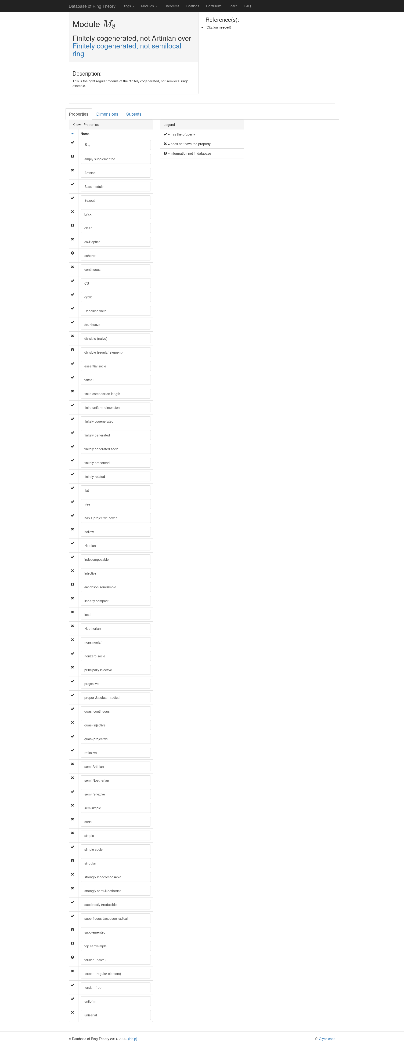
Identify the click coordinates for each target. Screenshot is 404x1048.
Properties (78, 114)
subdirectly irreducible (100, 904)
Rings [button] (127, 6)
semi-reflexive (94, 794)
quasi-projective (96, 739)
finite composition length (102, 393)
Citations (192, 6)
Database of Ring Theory (92, 6)
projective (91, 683)
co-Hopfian (92, 241)
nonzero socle (94, 656)
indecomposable (96, 559)
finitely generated (97, 435)
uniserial (90, 1015)
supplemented (94, 932)
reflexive (90, 752)
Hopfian (90, 545)
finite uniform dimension (102, 407)
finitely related (94, 476)
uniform (90, 1001)
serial (88, 821)
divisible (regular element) (103, 352)
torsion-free (92, 987)
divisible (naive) (95, 338)
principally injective (98, 669)
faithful (89, 379)
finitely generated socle (101, 449)
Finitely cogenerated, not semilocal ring (126, 49)
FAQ (247, 6)
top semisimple (95, 946)
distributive (92, 324)
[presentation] (109, 24)
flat (86, 490)
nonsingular (93, 642)
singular (90, 863)
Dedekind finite (95, 310)
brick (87, 214)
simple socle (93, 849)
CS (86, 283)
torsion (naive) (95, 959)
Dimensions (107, 114)
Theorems (171, 6)
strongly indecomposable (102, 877)
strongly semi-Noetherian (103, 890)
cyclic (88, 297)
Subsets (133, 114)
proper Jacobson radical (102, 697)
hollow (89, 531)
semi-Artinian (94, 766)
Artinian (90, 172)
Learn (233, 6)
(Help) (132, 1038)
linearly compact (96, 600)
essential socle (95, 366)
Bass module (94, 186)
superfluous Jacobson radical (106, 918)
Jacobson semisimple (100, 587)
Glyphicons (327, 1038)
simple (89, 835)
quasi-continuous (97, 711)
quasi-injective (94, 725)
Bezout (89, 200)
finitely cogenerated (98, 421)
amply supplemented (99, 159)
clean (88, 228)
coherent (90, 255)
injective (90, 573)
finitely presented (97, 462)
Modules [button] (148, 6)
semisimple (92, 808)
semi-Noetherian (96, 780)
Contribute (214, 6)
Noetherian (92, 628)
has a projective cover (100, 518)
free (87, 504)
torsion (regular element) (102, 973)
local (87, 614)
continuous (92, 269)
